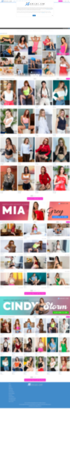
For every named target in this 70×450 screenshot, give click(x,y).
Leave (52, 15)
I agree (34, 15)
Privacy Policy (43, 12)
